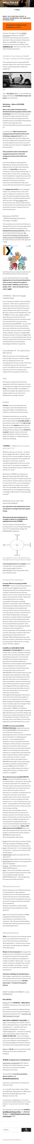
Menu (18, 9)
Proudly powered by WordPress (12, 1140)
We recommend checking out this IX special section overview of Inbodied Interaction (16, 235)
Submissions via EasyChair (11, 1063)
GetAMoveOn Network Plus (12, 1112)
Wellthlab (10, 2)
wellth (10, 289)
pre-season (19, 200)
